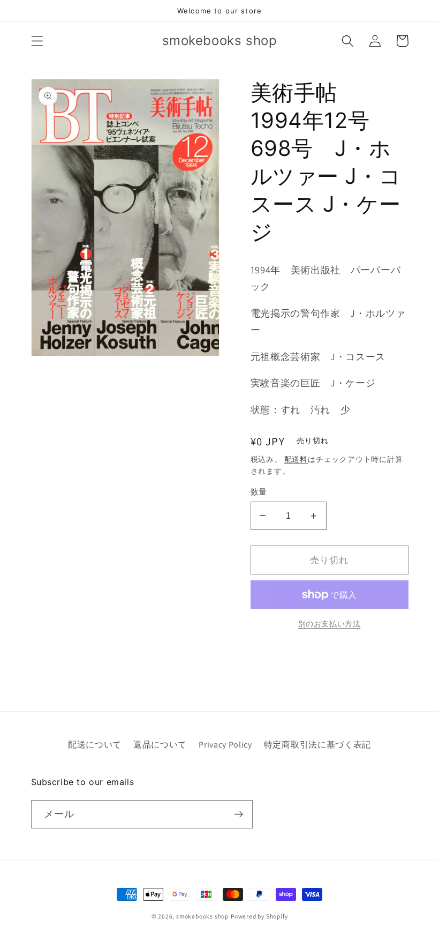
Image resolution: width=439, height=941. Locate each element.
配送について (95, 744)
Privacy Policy (225, 744)
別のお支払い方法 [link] (329, 624)
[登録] (238, 814)
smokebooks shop (202, 916)
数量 (259, 492)
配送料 (296, 459)
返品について (160, 744)
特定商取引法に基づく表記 (317, 744)
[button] (37, 41)
